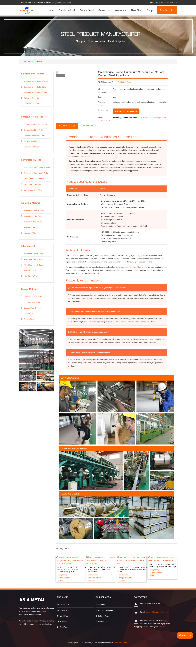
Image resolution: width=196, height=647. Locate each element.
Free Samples (166, 10)
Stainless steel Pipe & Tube (35, 92)
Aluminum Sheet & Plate (34, 211)
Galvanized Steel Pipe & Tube (36, 179)
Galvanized (104, 10)
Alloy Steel (136, 10)
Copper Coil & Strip (32, 302)
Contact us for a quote (126, 111)
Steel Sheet (64, 605)
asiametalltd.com (120, 643)
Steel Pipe (64, 616)
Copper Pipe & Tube (32, 308)
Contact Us (102, 622)
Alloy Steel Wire (30, 276)
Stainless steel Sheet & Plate (36, 81)
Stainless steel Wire (32, 104)
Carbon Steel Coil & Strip (34, 130)
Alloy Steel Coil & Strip (33, 259)
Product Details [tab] (66, 126)
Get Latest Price (124, 82)
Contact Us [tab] (88, 126)
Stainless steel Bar (31, 98)
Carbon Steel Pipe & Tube (34, 136)
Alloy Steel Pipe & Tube (33, 265)
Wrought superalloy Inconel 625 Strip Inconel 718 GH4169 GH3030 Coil (102, 569)
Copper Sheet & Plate (33, 297)
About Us (101, 605)
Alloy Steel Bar (30, 270)
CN (176, 2)
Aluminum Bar (29, 227)
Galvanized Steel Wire (33, 190)
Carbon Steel (87, 10)
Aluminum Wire (30, 233)
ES (171, 2)
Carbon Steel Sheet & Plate (35, 124)
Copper (151, 10)
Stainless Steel (67, 10)
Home (51, 10)
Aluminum (120, 10)
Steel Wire (64, 627)
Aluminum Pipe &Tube (33, 222)
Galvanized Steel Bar (32, 184)
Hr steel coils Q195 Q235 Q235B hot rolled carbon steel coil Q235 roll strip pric (71, 569)
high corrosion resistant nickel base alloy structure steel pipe (163, 565)
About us (154, 2)
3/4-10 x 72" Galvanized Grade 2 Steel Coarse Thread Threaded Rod (132, 569)
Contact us (164, 2)
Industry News (103, 616)
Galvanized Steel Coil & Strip (36, 173)
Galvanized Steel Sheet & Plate (37, 167)
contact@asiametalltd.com (59, 2)
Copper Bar (28, 313)
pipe (40, 61)
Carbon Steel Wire (31, 147)
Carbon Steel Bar (31, 141)
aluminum (32, 61)
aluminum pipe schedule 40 (127, 267)
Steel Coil (63, 610)
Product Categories (105, 610)
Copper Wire (29, 319)
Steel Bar (63, 622)
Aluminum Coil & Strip (33, 216)
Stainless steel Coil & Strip (35, 87)
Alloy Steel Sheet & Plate (34, 254)
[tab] (60, 75)
